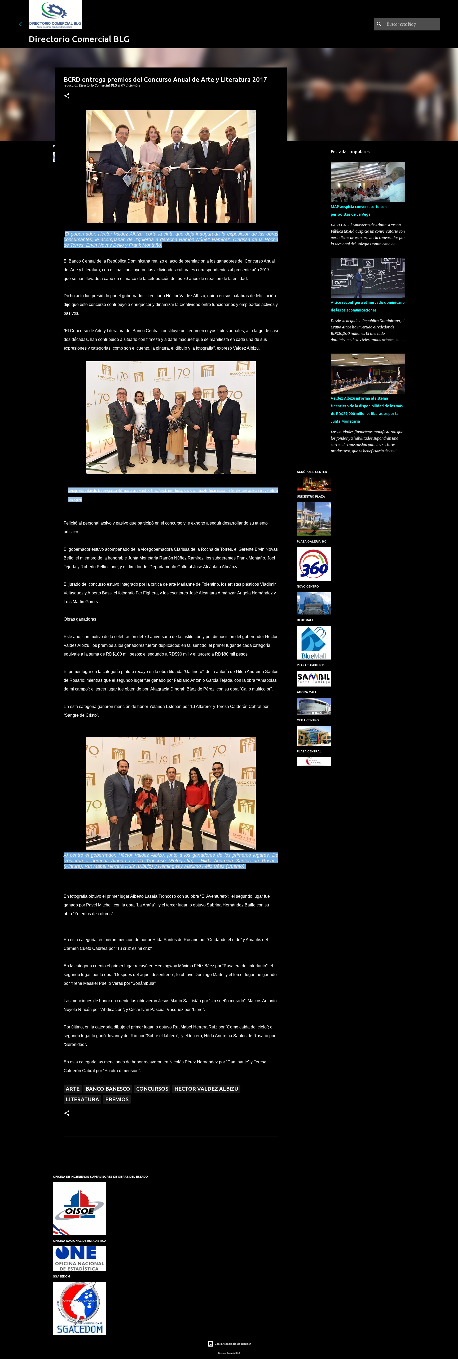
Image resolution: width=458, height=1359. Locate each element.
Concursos (152, 1089)
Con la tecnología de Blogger (232, 1343)
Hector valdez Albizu (206, 1089)
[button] (67, 96)
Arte (73, 1089)
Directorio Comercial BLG (79, 39)
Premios (117, 1099)
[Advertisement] (314, 228)
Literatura (82, 1099)
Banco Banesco (108, 1089)
